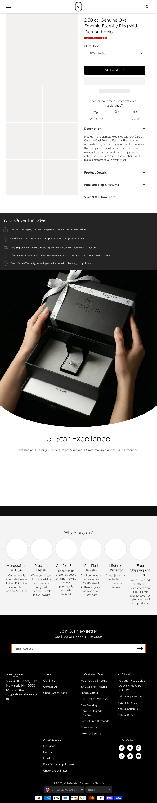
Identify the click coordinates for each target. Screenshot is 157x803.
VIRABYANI (71, 783)
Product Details (95, 172)
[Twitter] (130, 748)
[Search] (147, 6)
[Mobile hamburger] (8, 6)
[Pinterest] (122, 756)
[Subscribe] (140, 649)
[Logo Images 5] (102, 494)
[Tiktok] (130, 756)
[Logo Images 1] (30, 471)
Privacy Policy (88, 727)
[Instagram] (138, 748)
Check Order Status (55, 693)
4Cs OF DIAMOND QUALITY (129, 688)
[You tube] (138, 756)
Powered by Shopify (91, 783)
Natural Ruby (125, 715)
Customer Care (93, 674)
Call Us (47, 752)
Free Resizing (88, 705)
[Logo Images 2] (78, 471)
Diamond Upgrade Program (91, 713)
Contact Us (50, 686)
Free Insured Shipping (93, 680)
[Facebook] (122, 748)
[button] (114, 81)
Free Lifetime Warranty (94, 699)
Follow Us (127, 739)
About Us (53, 674)
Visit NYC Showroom (99, 197)
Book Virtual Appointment (59, 764)
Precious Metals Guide (131, 680)
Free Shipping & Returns (101, 185)
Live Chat (49, 746)
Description (92, 128)
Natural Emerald (127, 702)
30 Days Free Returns (93, 686)
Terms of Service (90, 733)
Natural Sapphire (128, 708)
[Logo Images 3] (126, 471)
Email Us (48, 758)
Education (127, 674)
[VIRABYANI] (78, 6)
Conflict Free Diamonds (94, 721)
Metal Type (92, 46)
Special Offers (89, 693)
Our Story (49, 680)
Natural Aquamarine (130, 696)
